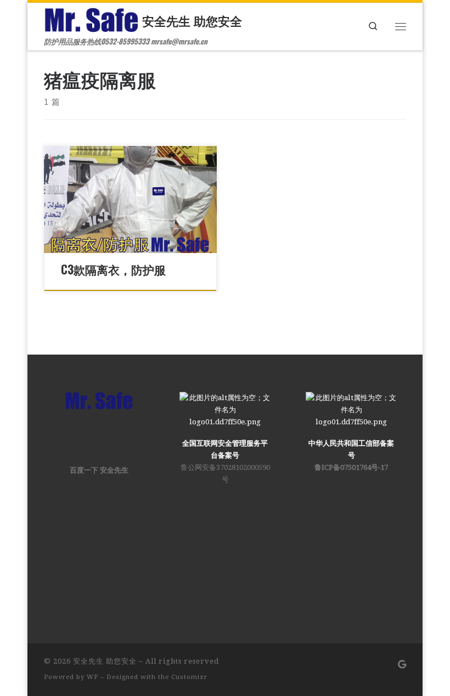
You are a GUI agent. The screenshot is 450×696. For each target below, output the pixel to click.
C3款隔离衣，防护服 (113, 269)
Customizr (189, 677)
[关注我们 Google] (402, 665)
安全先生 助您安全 (105, 661)
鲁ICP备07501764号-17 (351, 467)
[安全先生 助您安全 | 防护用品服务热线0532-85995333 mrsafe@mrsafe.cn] (91, 18)
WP (92, 677)
